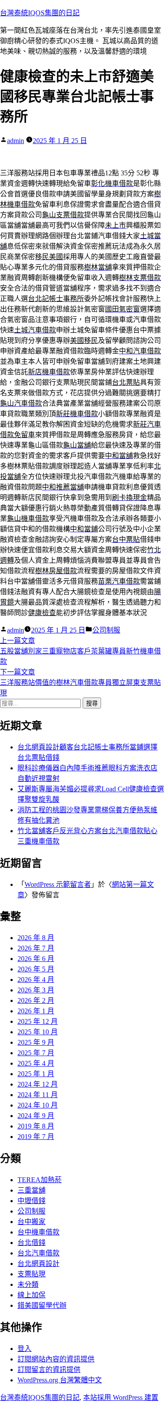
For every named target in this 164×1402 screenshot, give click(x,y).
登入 (24, 1348)
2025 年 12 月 (37, 1021)
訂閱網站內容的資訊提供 (55, 1359)
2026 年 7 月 (35, 948)
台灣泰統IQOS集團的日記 (40, 13)
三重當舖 (31, 1190)
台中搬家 (31, 1221)
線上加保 (31, 1295)
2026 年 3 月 (35, 990)
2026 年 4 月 (35, 979)
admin (15, 140)
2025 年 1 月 (35, 1073)
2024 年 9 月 (35, 1115)
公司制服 (106, 630)
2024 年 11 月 (37, 1094)
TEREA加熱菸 (39, 1179)
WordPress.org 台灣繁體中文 (59, 1380)
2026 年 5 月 (35, 969)
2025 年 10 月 (37, 1032)
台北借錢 (31, 1242)
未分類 (27, 1284)
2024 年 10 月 (37, 1105)
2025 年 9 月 (35, 1042)
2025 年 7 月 (35, 1053)
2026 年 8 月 (35, 937)
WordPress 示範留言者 (57, 884)
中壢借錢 (31, 1200)
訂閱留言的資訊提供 (48, 1369)
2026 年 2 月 (35, 1000)
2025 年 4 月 (35, 1063)
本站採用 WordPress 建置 (120, 1397)
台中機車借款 (38, 1232)
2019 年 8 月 (35, 1126)
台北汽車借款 (38, 1253)
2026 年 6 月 (35, 958)
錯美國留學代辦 (41, 1305)
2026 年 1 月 (35, 1011)
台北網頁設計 (38, 1263)
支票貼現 (31, 1274)
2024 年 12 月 (37, 1084)
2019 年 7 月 (35, 1136)
